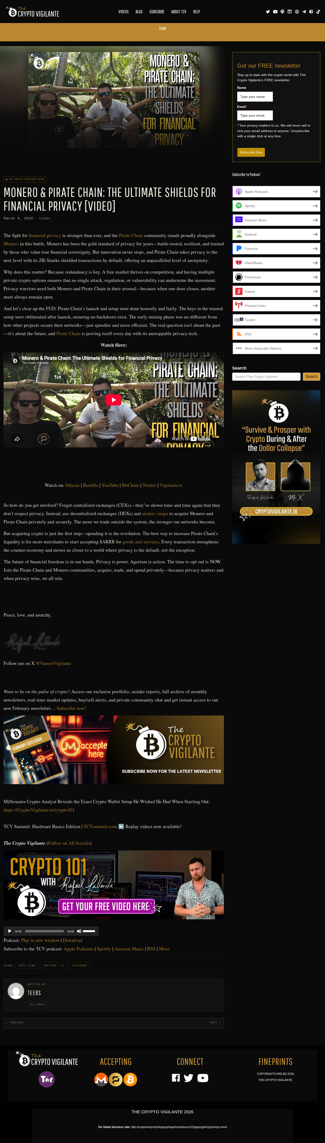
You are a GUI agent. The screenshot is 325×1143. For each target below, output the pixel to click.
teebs (44, 219)
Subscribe (156, 11)
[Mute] (79, 931)
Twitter (149, 485)
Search (239, 368)
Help (196, 11)
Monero (11, 243)
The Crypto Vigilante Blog (26, 179)
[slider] (89, 930)
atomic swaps (155, 513)
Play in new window (40, 940)
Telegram (79, 965)
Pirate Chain (131, 235)
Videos (123, 11)
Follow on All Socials (69, 843)
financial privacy (45, 235)
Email (242, 107)
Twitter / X (54, 965)
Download (72, 940)
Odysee (72, 485)
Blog (139, 11)
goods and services (141, 541)
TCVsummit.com (100, 826)
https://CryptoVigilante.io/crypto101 (39, 809)
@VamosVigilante (53, 663)
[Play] (9, 931)
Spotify (104, 948)
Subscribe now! (71, 708)
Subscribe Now (251, 152)
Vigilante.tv (171, 485)
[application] (51, 931)
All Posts (37, 1004)
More (164, 948)
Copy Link (27, 965)
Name (241, 88)
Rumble (90, 485)
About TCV (178, 11)
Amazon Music (129, 948)
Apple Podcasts (79, 948)
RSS (151, 948)
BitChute (130, 485)
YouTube (110, 485)
